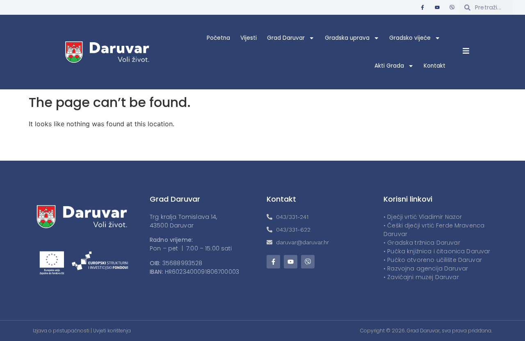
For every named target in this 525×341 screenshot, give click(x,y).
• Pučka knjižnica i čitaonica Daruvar (437, 251)
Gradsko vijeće (410, 38)
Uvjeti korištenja (112, 330)
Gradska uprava (347, 38)
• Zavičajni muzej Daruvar (421, 277)
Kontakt (434, 66)
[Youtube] (437, 7)
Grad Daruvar (286, 38)
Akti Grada (389, 66)
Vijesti (248, 38)
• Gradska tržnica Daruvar (421, 243)
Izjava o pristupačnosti (61, 330)
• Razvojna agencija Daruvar (425, 268)
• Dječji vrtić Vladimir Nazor (422, 217)
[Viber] (452, 7)
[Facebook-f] (422, 7)
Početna (218, 38)
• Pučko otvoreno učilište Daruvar (432, 260)
